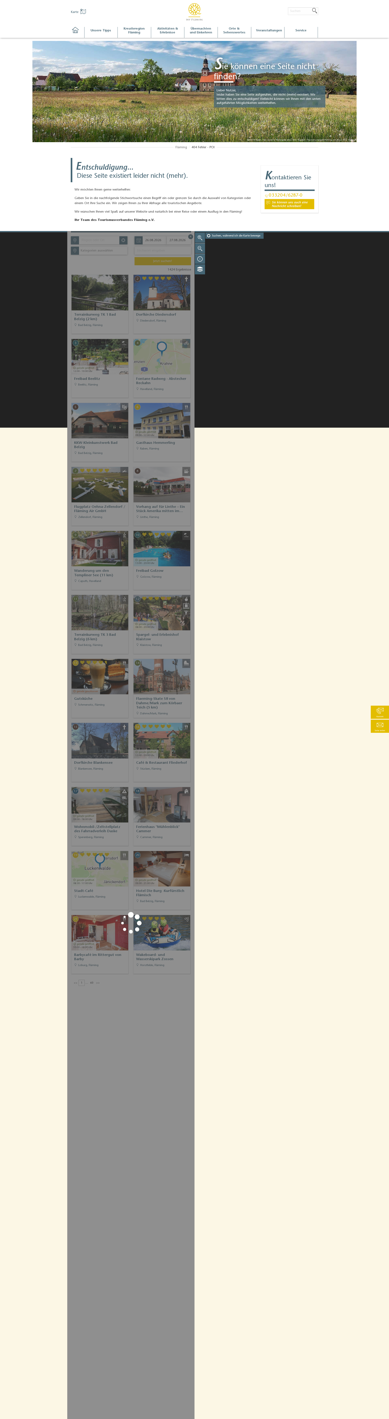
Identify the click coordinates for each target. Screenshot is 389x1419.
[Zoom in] (200, 238)
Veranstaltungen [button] (269, 30)
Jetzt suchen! (162, 261)
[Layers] (200, 269)
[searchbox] (100, 240)
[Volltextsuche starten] (314, 11)
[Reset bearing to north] (200, 259)
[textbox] (96, 250)
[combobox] (99, 240)
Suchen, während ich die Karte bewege (236, 235)
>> (98, 983)
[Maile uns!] (289, 204)
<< (75, 983)
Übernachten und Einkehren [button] (201, 30)
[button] (380, 726)
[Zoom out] (200, 248)
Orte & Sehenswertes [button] (234, 30)
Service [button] (301, 30)
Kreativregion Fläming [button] (134, 30)
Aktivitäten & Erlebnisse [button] (167, 30)
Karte (75, 12)
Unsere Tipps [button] (101, 30)
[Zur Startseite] (77, 32)
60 (91, 983)
